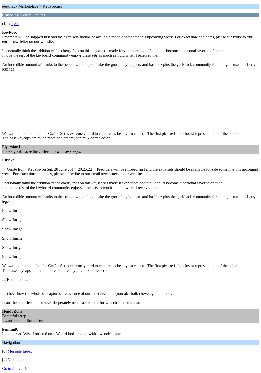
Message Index (20, 351)
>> (16, 23)
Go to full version (16, 368)
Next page (16, 360)
